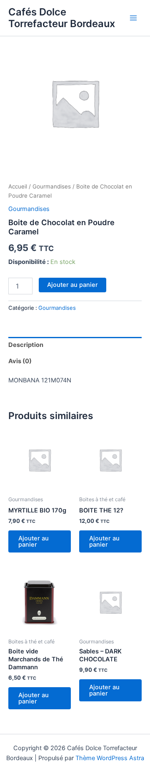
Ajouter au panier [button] (33, 541)
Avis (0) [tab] (20, 361)
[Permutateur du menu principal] (133, 18)
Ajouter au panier (72, 285)
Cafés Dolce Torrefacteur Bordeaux (61, 18)
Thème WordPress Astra (109, 758)
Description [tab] (25, 345)
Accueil (17, 186)
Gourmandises (51, 186)
